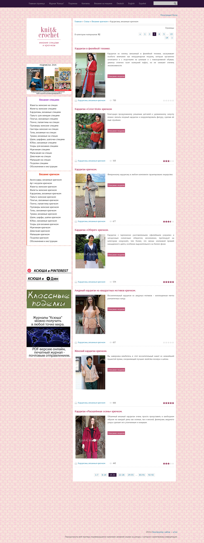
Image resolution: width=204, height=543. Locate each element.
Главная (78, 21)
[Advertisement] (102, 504)
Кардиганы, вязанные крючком (91, 100)
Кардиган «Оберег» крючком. (91, 230)
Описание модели (116, 76)
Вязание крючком (100, 21)
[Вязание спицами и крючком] (49, 50)
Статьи (86, 21)
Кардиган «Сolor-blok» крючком (93, 109)
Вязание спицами (49, 99)
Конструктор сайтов (161, 532)
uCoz (175, 532)
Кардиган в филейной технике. (92, 48)
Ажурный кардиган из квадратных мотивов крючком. (105, 290)
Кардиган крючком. (86, 169)
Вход (175, 15)
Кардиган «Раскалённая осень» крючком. (98, 411)
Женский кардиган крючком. (91, 351)
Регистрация (166, 15)
